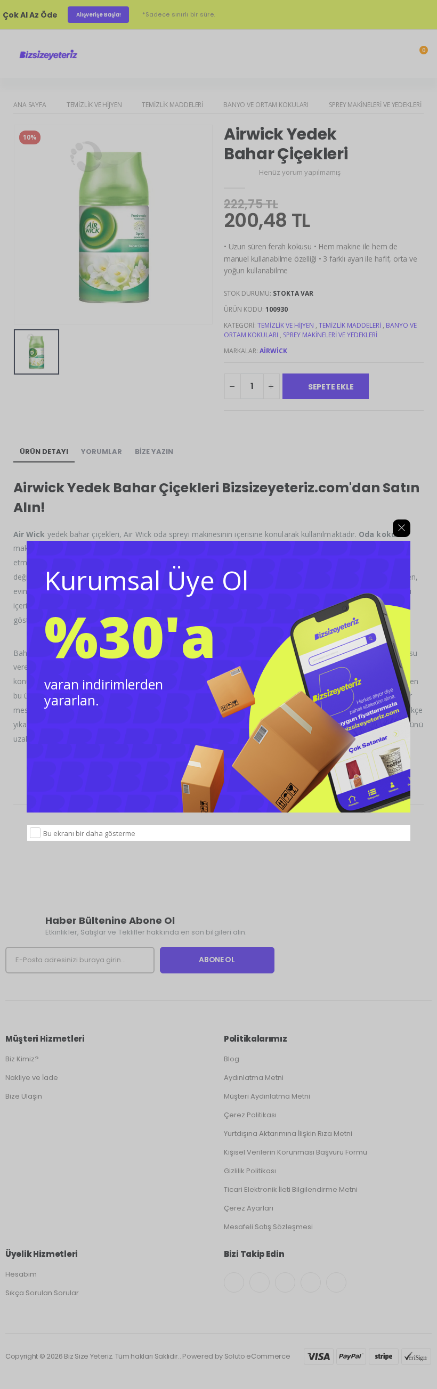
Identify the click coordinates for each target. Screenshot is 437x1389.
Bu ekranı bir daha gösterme (89, 833)
